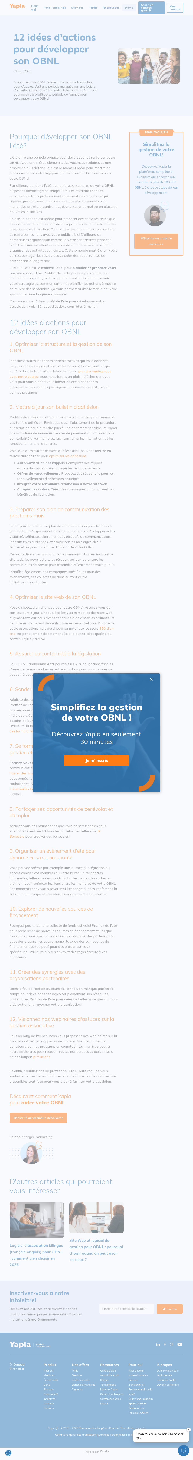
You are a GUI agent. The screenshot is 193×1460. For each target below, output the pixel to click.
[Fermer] (189, 1430)
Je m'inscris (96, 760)
